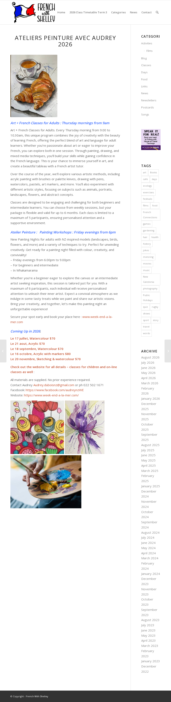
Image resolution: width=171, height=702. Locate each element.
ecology (147, 185)
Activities (146, 43)
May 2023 (148, 635)
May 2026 (148, 373)
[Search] (157, 12)
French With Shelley (37, 696)
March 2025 (149, 471)
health (154, 237)
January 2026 (150, 398)
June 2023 (148, 630)
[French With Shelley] (33, 12)
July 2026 (147, 362)
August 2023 (150, 620)
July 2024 (147, 537)
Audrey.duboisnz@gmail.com (53, 385)
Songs (145, 114)
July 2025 (147, 450)
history (147, 243)
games (146, 223)
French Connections (150, 215)
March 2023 (149, 646)
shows (146, 313)
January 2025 (150, 486)
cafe (145, 179)
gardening (148, 230)
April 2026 (148, 378)
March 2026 (149, 383)
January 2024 (150, 574)
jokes (146, 250)
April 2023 (148, 640)
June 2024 (148, 543)
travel (146, 326)
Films (149, 51)
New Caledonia (148, 279)
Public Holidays (147, 298)
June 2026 (148, 368)
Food (144, 79)
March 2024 (149, 558)
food (154, 205)
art (144, 172)
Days (144, 72)
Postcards (147, 107)
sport (146, 320)
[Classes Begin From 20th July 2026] (168, 351)
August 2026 (150, 357)
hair (145, 237)
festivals (147, 198)
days (154, 179)
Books (153, 172)
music (146, 270)
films (145, 205)
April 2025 (148, 465)
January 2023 (150, 661)
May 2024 (148, 548)
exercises (148, 192)
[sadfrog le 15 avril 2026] (3, 351)
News (144, 93)
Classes (146, 65)
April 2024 (148, 553)
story (155, 320)
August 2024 (150, 532)
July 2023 (147, 625)
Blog (144, 58)
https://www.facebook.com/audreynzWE (55, 390)
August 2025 (150, 445)
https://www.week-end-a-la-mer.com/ (51, 395)
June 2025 (148, 455)
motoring (148, 256)
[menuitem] (61, 12)
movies (147, 263)
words (146, 333)
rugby (155, 306)
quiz (145, 306)
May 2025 (148, 460)
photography (150, 288)
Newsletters (148, 100)
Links (144, 86)
